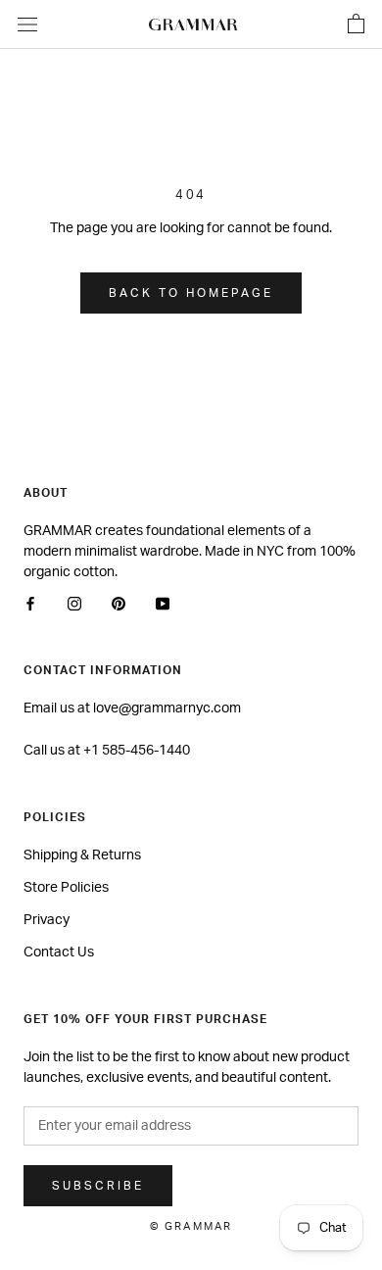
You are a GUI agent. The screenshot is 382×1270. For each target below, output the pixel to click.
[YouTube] (162, 604)
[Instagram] (74, 604)
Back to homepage (191, 293)
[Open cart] (356, 24)
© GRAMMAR (191, 1226)
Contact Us (59, 952)
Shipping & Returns (82, 855)
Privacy (47, 920)
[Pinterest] (118, 604)
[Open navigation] (27, 24)
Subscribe (98, 1186)
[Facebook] (30, 604)
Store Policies (66, 888)
